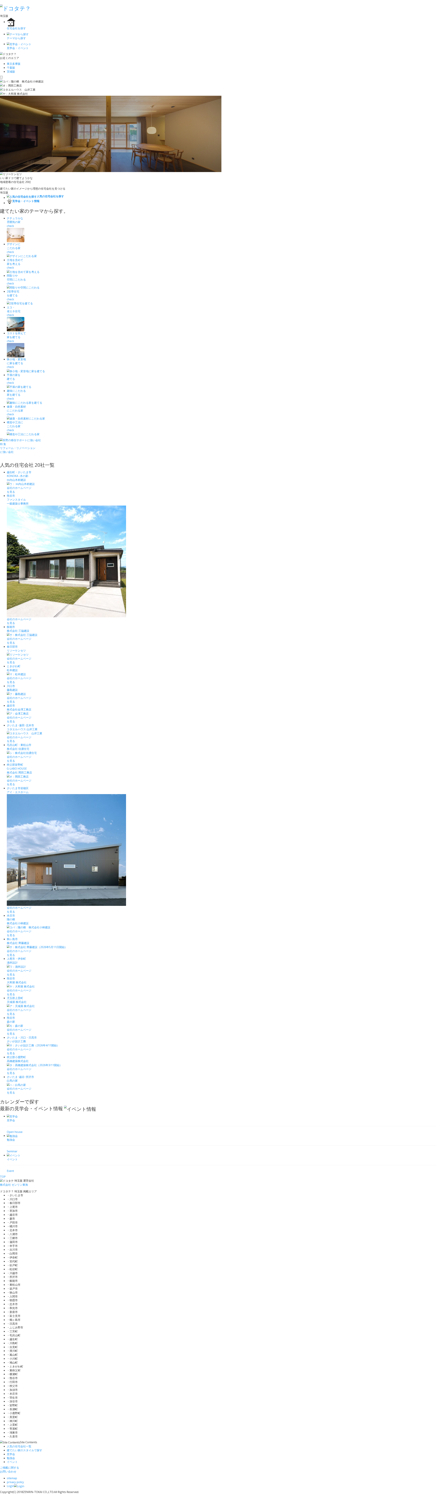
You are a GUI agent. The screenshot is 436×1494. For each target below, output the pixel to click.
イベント (12, 1462)
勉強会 (11, 1458)
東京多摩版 (13, 64)
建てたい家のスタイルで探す (24, 1450)
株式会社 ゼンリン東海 (14, 1185)
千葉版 (11, 67)
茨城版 (11, 71)
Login (10, 1486)
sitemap (12, 1478)
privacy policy (15, 1482)
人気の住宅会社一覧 (19, 1446)
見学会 (11, 1454)
